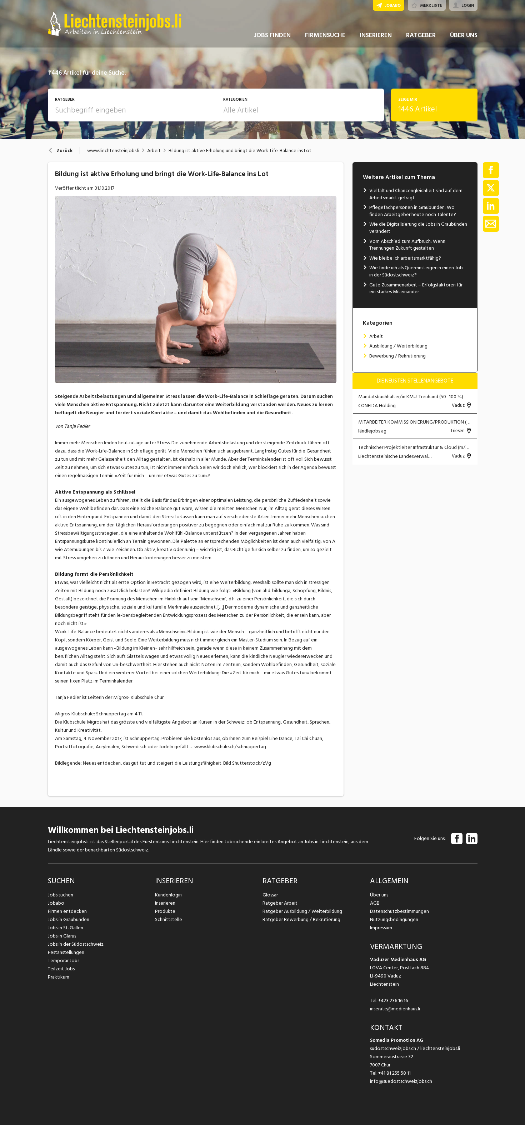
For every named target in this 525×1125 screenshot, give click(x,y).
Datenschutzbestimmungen (399, 911)
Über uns (379, 895)
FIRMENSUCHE (325, 35)
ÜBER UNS (464, 35)
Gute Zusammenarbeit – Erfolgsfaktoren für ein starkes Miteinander (415, 288)
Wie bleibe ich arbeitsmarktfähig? (405, 258)
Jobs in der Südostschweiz (76, 944)
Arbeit (154, 151)
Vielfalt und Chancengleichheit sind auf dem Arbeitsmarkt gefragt (415, 194)
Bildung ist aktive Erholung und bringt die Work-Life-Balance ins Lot (240, 151)
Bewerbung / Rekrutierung (397, 356)
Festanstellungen (66, 952)
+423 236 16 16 (393, 1000)
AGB (375, 903)
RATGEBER (421, 35)
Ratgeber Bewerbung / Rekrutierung (301, 919)
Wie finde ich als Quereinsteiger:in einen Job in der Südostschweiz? (416, 271)
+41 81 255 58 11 (394, 1073)
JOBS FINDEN (272, 35)
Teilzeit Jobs (61, 969)
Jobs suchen (60, 895)
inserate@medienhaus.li (395, 1009)
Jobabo (56, 903)
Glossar (270, 895)
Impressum (381, 928)
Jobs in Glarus (62, 936)
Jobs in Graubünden (68, 919)
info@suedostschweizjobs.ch (401, 1081)
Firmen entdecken (67, 911)
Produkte (165, 911)
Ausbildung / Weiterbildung (398, 346)
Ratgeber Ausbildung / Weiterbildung (302, 911)
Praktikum (58, 977)
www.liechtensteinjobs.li (113, 151)
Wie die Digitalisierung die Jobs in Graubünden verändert (418, 227)
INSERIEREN (376, 35)
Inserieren (165, 903)
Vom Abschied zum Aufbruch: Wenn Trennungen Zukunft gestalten (407, 244)
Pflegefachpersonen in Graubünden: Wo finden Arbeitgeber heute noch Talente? (412, 211)
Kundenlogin (168, 895)
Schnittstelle (168, 919)
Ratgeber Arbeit (280, 903)
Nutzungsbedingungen (394, 919)
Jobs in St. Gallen (65, 928)
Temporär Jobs (63, 960)
